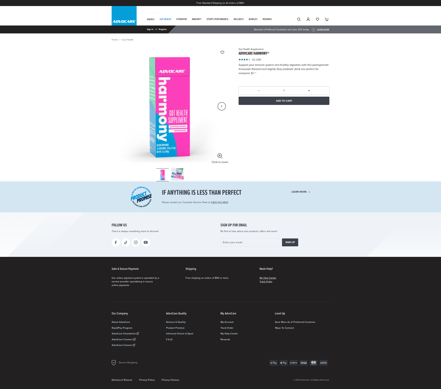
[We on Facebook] (116, 242)
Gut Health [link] (165, 19)
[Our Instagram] (136, 242)
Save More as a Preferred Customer (295, 322)
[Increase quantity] (309, 90)
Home (115, 39)
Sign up (290, 242)
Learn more (299, 191)
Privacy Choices (170, 379)
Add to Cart (284, 100)
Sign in (150, 29)
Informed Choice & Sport (179, 333)
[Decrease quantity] (259, 90)
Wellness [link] (239, 19)
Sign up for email (233, 225)
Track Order (266, 281)
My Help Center (268, 278)
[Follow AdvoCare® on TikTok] (126, 242)
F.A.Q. (169, 339)
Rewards (225, 339)
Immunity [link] (196, 19)
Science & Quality (176, 322)
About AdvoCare (121, 322)
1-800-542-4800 (219, 202)
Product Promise (175, 327)
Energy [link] (151, 19)
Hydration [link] (181, 19)
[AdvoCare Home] (124, 18)
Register (163, 29)
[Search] (298, 19)
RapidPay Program (122, 327)
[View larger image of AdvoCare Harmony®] (170, 106)
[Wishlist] (222, 52)
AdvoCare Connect (122, 339)
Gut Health (127, 39)
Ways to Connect (284, 327)
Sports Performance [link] (217, 19)
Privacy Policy (147, 379)
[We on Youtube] (146, 242)
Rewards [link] (267, 19)
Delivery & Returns (122, 379)
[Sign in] (308, 19)
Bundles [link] (253, 19)
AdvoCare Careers (122, 345)
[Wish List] (317, 19)
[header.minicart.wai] (326, 19)
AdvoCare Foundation (124, 333)
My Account (227, 322)
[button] (222, 106)
